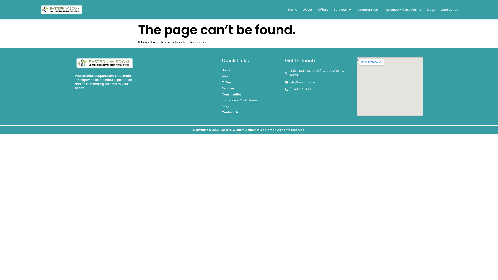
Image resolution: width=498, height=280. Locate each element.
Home (292, 9)
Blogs (431, 9)
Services (340, 9)
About (307, 9)
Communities (368, 9)
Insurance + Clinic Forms (402, 9)
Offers (323, 9)
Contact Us (449, 9)
